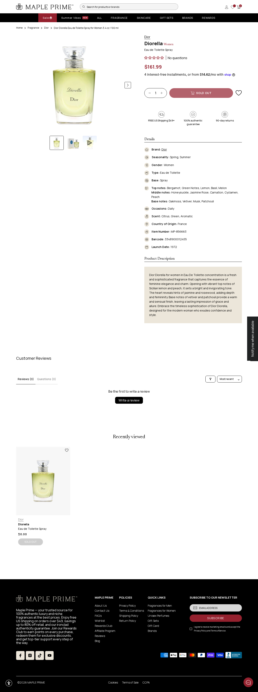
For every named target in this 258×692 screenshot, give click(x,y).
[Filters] (210, 379)
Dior (46, 27)
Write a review (129, 400)
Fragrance (33, 27)
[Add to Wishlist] (238, 93)
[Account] (226, 7)
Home (19, 27)
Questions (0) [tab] (46, 379)
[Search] (83, 6)
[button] (154, 57)
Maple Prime (36, 682)
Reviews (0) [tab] (26, 379)
